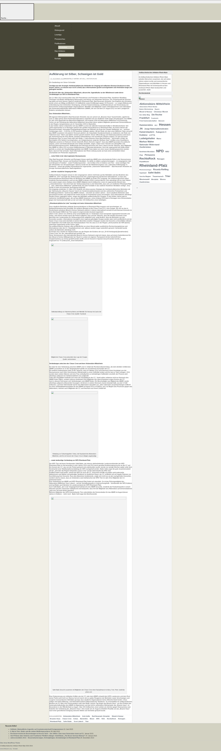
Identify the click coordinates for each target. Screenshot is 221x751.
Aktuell (57, 26)
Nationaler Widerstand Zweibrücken (149, 146)
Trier (87, 721)
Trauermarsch (158, 176)
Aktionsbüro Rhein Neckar (148, 106)
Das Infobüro (60, 51)
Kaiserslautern (146, 132)
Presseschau (60, 39)
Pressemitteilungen (66, 55)
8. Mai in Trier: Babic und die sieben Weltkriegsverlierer (30, 731)
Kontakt (58, 59)
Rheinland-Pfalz (55, 721)
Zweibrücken (144, 182)
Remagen (121, 719)
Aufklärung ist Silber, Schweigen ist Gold (76, 74)
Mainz (159, 139)
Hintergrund (59, 30)
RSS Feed (55, 64)
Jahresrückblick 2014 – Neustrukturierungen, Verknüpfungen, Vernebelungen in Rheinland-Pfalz (45, 738)
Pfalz (141, 155)
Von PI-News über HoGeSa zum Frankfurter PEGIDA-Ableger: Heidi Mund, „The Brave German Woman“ (47, 736)
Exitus (75, 719)
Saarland (142, 173)
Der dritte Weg (144, 115)
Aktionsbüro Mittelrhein (71, 716)
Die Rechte (157, 114)
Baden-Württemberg (146, 109)
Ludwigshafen (147, 138)
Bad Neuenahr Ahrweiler (101, 716)
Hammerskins (146, 125)
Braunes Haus (55, 719)
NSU (103, 719)
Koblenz (143, 135)
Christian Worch (161, 112)
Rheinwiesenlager (145, 169)
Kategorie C (161, 132)
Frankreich (154, 118)
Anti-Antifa (86, 716)
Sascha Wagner (145, 176)
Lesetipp (58, 35)
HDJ (155, 125)
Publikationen (60, 43)
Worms (163, 179)
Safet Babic (67, 721)
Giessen (161, 121)
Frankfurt (144, 118)
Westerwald (144, 179)
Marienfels (84, 719)
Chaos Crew (66, 719)
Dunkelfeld (63, 47)
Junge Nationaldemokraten (156, 129)
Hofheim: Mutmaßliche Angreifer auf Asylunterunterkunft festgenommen (36, 729)
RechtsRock (111, 719)
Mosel (92, 719)
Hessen (165, 125)
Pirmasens (150, 155)
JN (141, 128)
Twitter (55, 66)
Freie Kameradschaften (148, 121)
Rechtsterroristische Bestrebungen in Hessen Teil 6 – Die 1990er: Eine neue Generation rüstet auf (46, 734)
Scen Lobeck (78, 721)
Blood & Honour (117, 716)
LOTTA (152, 135)
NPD (98, 719)
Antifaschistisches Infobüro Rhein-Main (35, 10)
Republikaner (144, 161)
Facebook (55, 68)
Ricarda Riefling (161, 169)
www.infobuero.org (6, 748)
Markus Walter (146, 141)
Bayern (157, 109)
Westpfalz (154, 179)
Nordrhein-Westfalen (146, 151)
